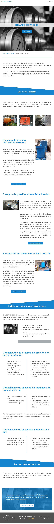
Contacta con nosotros (45, 516)
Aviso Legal (9, 515)
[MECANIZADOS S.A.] (7, 2)
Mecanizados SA (8, 53)
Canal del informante (45, 519)
